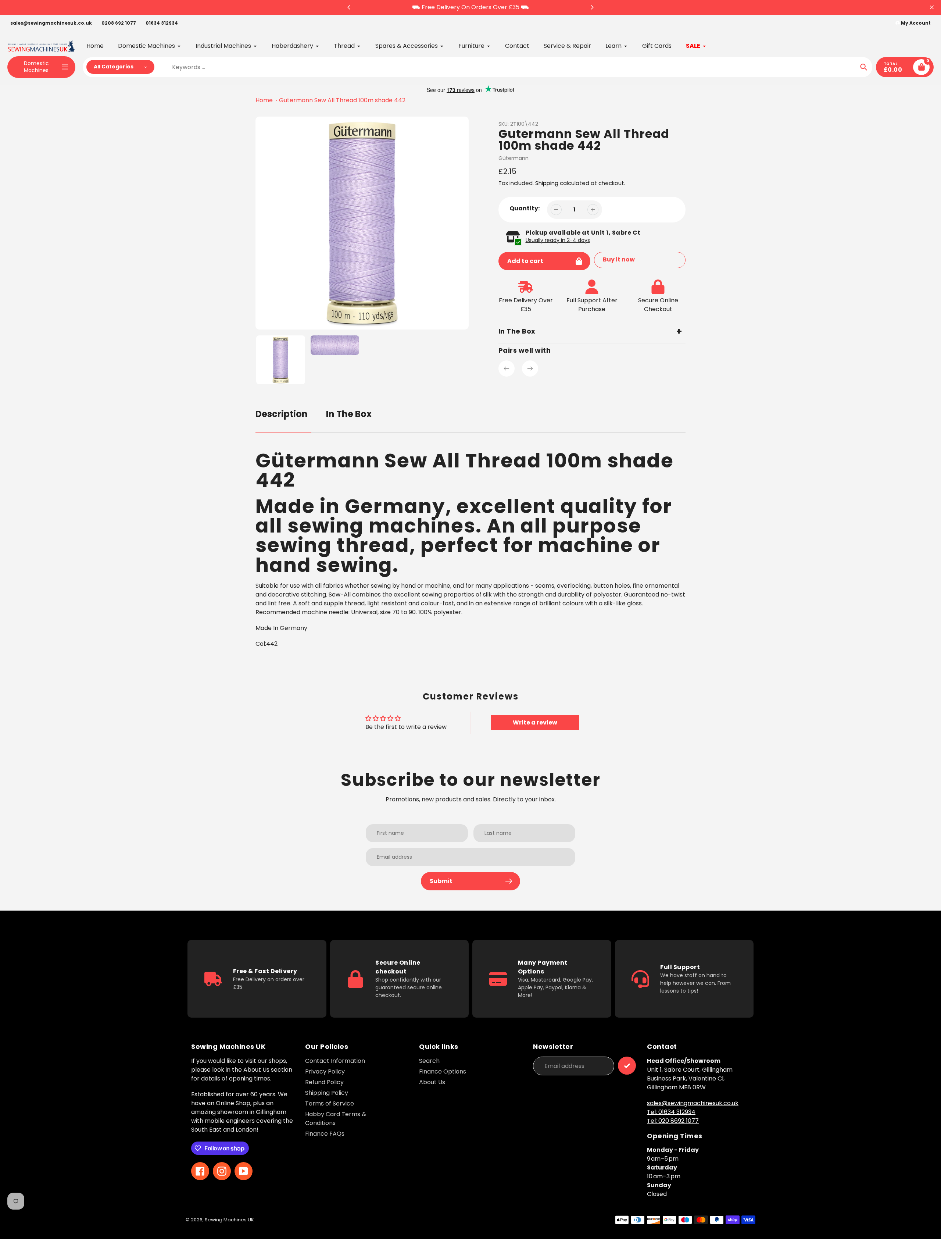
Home (264, 100)
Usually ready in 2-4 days (558, 240)
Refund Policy (324, 1082)
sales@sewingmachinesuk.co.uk (51, 23)
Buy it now (619, 259)
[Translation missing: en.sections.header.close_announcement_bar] (931, 7)
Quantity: (524, 208)
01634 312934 (162, 23)
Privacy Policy (325, 1071)
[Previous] (349, 7)
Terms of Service (329, 1103)
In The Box (349, 414)
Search (429, 1061)
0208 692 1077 (118, 23)
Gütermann (513, 158)
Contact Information (335, 1061)
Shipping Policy (326, 1093)
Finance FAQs (324, 1133)
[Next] (591, 7)
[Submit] (627, 1066)
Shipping (546, 183)
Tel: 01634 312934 (671, 1112)
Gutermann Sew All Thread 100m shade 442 (342, 100)
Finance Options (442, 1071)
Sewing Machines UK (229, 1219)
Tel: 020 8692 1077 (673, 1121)
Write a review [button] (535, 722)
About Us (432, 1082)
